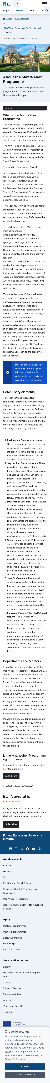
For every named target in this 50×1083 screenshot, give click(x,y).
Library (7, 966)
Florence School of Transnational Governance (20, 891)
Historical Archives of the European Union (21, 974)
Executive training (12, 937)
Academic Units (22, 18)
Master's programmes (14, 931)
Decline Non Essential (25, 1075)
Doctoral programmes (14, 925)
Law (5, 877)
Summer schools (12, 949)
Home (9, 18)
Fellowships (9, 943)
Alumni (7, 1000)
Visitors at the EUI (12, 1006)
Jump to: (8, 108)
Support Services (12, 988)
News (32, 10)
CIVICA (7, 982)
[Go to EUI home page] (7, 4)
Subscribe (11, 824)
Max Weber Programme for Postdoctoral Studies (22, 30)
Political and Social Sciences (17, 883)
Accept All (25, 1066)
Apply (6, 10)
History (7, 871)
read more (11, 776)
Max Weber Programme (16, 898)
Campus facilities (12, 994)
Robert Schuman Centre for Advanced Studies (23, 906)
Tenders (7, 1011)
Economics (8, 865)
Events (19, 10)
